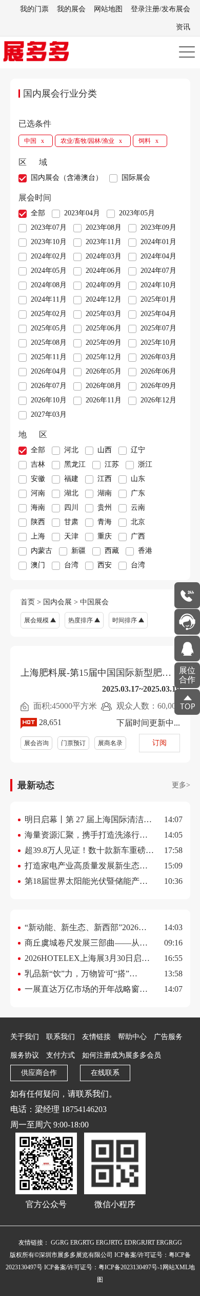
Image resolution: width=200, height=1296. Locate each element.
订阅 (159, 743)
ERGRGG (169, 1242)
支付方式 (60, 1055)
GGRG (60, 1242)
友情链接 (96, 1037)
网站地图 (108, 9)
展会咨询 (36, 743)
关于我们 (24, 1037)
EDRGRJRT (139, 1242)
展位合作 (187, 675)
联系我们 (60, 1037)
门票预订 (73, 743)
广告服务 (168, 1037)
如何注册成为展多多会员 (121, 1055)
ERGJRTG (109, 1242)
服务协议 (24, 1055)
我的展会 (71, 9)
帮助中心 (132, 1037)
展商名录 (110, 743)
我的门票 (34, 9)
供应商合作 (39, 1073)
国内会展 (57, 602)
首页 (28, 602)
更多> (181, 785)
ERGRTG (82, 1242)
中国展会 (94, 602)
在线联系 (105, 1073)
